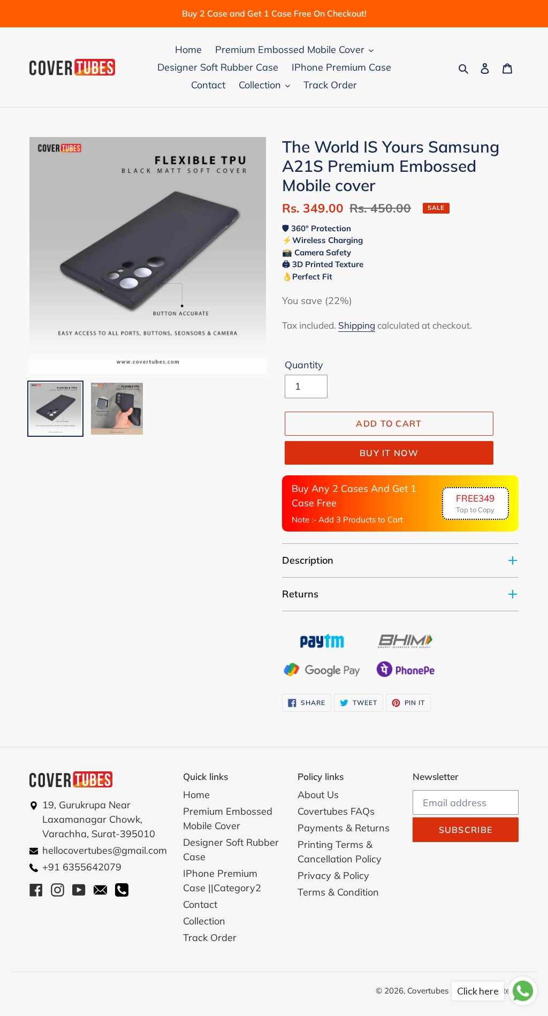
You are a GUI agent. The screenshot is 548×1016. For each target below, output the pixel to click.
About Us (318, 794)
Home (196, 794)
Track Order (210, 937)
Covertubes (427, 990)
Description (307, 560)
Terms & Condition (338, 892)
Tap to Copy (475, 503)
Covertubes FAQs (336, 811)
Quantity (304, 365)
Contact (200, 904)
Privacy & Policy (333, 875)
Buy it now (389, 453)
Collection (204, 921)
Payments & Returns (344, 828)
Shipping (356, 325)
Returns (300, 594)
